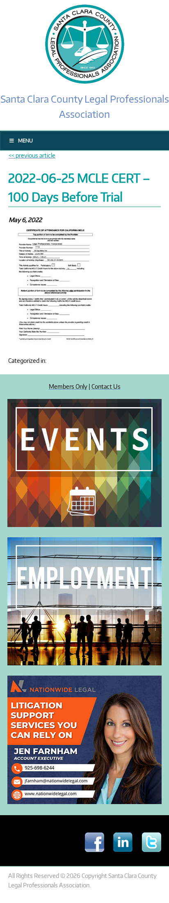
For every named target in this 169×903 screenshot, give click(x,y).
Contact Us (106, 386)
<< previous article (32, 155)
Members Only (68, 386)
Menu (25, 141)
